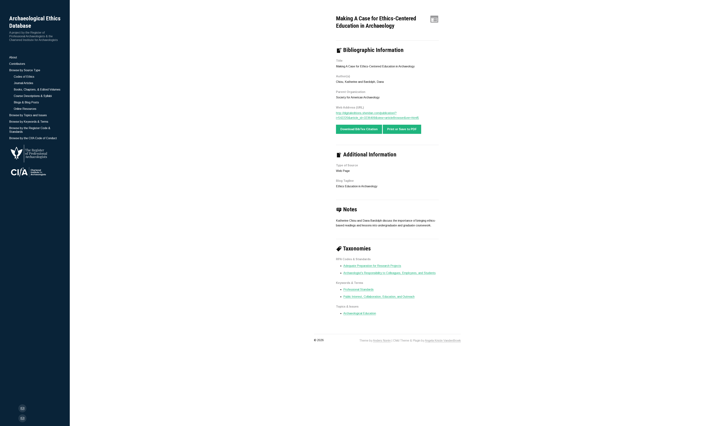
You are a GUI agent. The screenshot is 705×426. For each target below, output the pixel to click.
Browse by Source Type (24, 70)
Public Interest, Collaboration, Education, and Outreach (379, 296)
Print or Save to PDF (402, 129)
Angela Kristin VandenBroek (443, 340)
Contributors (17, 63)
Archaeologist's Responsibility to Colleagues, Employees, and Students (389, 273)
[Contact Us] (22, 418)
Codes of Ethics (24, 76)
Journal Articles (23, 83)
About (13, 57)
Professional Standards (358, 289)
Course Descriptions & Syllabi (33, 96)
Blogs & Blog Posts (26, 102)
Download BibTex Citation (359, 129)
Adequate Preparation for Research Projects (372, 265)
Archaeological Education (359, 313)
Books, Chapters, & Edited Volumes (37, 89)
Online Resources (25, 108)
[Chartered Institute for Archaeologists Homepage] (35, 173)
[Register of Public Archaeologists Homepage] (35, 153)
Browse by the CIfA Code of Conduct (33, 138)
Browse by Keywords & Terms (28, 121)
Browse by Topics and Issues (28, 115)
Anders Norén (382, 340)
